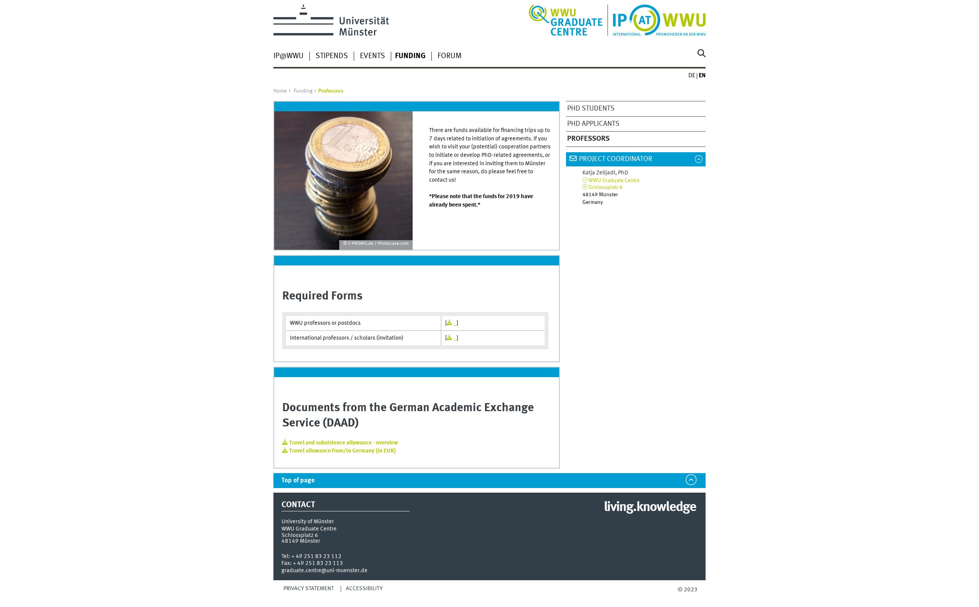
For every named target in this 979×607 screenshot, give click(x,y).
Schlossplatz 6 (606, 187)
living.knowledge (650, 507)
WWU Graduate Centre (614, 180)
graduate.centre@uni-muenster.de (324, 571)
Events (372, 56)
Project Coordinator (615, 159)
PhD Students (591, 108)
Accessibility (364, 589)
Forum (449, 56)
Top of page (298, 480)
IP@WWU (288, 56)
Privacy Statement (308, 589)
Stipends (331, 56)
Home (280, 91)
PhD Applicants (593, 123)
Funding (303, 91)
